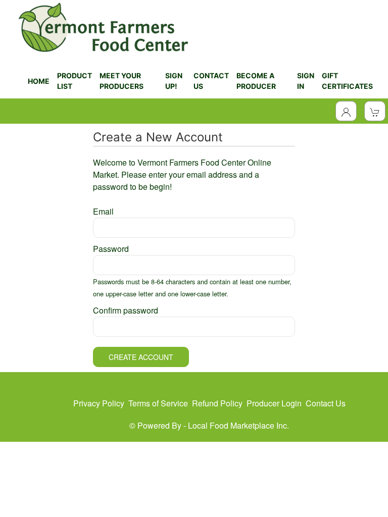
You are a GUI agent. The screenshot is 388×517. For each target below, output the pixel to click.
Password (111, 248)
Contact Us (326, 403)
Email (103, 211)
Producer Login (274, 403)
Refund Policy (217, 403)
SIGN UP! (173, 80)
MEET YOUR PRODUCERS (121, 80)
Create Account (141, 357)
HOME (39, 81)
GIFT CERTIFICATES (347, 80)
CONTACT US (211, 80)
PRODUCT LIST (74, 80)
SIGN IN (305, 80)
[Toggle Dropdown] (346, 111)
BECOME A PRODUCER (256, 80)
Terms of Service (158, 403)
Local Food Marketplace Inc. (238, 425)
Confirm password (125, 310)
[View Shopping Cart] (374, 111)
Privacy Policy (98, 403)
